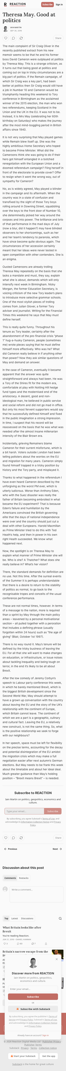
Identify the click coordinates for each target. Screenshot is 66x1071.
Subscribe (47, 4)
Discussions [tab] (27, 918)
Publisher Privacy (51, 1041)
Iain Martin (15, 27)
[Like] (6, 38)
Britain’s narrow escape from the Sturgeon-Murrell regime (25, 953)
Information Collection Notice (43, 1022)
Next (55, 849)
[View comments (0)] (13, 38)
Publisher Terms (33, 1044)
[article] (33, 936)
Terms (33, 1048)
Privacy (25, 1048)
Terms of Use (51, 1019)
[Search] (60, 918)
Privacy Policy (26, 1019)
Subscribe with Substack (35, 1009)
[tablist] (16, 878)
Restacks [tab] (23, 878)
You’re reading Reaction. (16, 935)
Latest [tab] (14, 918)
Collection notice (48, 1048)
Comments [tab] (10, 878)
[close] (56, 959)
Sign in (59, 4)
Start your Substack (25, 1056)
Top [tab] (6, 918)
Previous (12, 849)
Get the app (48, 1056)
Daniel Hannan (23, 939)
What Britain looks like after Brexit (22, 929)
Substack (17, 1064)
